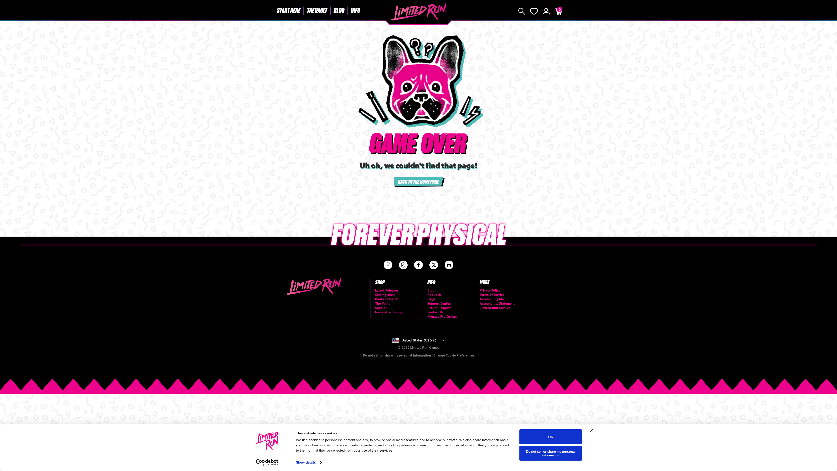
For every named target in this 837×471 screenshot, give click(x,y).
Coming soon (385, 294)
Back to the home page (418, 181)
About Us (434, 294)
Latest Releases (386, 290)
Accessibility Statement (497, 303)
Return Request (439, 307)
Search (522, 11)
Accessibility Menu (494, 299)
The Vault (317, 10)
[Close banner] (591, 430)
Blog (339, 10)
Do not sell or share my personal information (550, 453)
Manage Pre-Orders (442, 316)
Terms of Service (492, 294)
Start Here (288, 10)
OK (550, 437)
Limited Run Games (418, 11)
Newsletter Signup (389, 312)
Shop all (381, 307)
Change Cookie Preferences (454, 355)
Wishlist (534, 11)
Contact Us (435, 312)
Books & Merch (386, 299)
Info (355, 10)
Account (546, 11)
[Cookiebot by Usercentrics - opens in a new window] (267, 462)
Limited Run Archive (495, 307)
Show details (306, 462)
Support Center (438, 303)
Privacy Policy (490, 290)
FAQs (431, 299)
